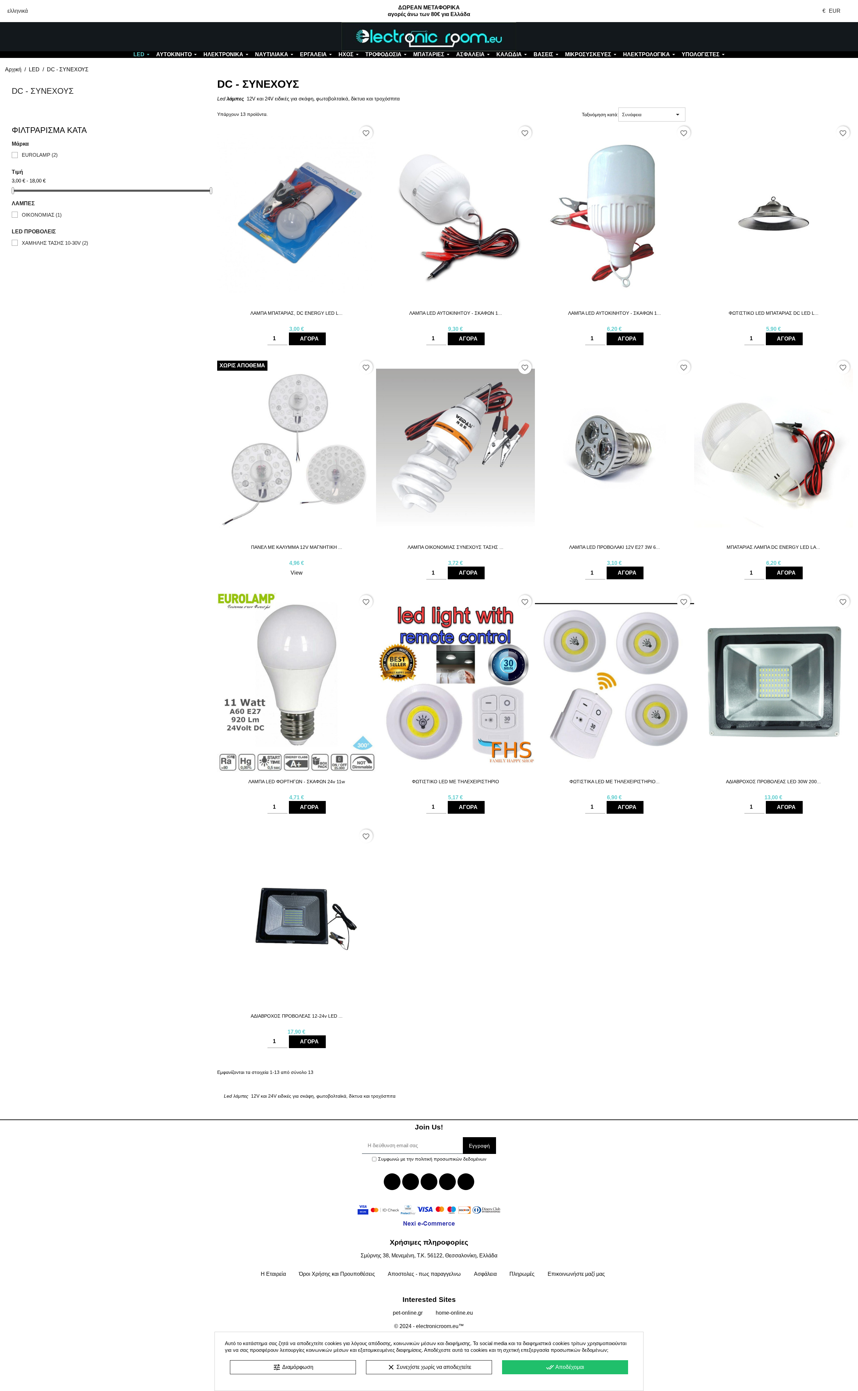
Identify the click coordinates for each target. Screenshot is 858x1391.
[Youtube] (429, 1181)
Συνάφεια (652, 115)
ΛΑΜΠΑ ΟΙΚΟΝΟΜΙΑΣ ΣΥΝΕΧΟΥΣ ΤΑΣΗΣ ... (455, 547)
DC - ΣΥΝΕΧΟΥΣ (43, 90)
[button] (71, 37)
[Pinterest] (465, 1181)
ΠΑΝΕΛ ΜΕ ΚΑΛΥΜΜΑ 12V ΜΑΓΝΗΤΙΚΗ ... (296, 547)
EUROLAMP (40, 155)
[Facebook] (392, 1181)
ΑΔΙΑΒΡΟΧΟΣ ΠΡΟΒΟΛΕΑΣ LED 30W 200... (773, 781)
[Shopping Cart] (786, 37)
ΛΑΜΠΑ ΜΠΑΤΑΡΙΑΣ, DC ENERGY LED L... (296, 313)
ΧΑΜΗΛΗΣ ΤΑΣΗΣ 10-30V (55, 243)
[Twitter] (410, 1181)
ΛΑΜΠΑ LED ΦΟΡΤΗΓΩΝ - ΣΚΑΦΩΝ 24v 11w (296, 781)
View (297, 573)
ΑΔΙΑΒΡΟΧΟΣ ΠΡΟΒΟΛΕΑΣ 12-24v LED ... (297, 1016)
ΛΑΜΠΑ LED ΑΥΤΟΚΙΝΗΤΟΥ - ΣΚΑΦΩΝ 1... (455, 313)
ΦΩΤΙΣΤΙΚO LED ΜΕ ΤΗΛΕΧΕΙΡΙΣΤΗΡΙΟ (455, 781)
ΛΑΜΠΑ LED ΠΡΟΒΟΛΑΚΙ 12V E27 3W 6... (614, 547)
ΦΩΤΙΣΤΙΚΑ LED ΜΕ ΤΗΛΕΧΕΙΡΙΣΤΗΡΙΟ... (614, 781)
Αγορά (309, 339)
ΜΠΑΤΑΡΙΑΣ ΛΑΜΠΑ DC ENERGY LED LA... (773, 547)
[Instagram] (447, 1181)
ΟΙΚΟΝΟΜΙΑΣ (42, 215)
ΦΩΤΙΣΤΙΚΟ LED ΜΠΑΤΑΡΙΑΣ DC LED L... (773, 313)
